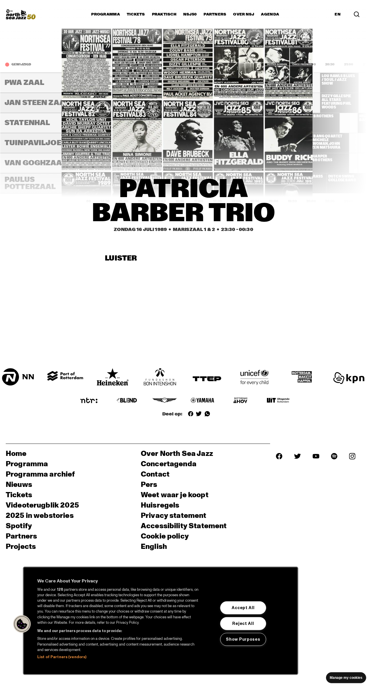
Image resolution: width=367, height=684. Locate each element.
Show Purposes (243, 639)
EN (338, 14)
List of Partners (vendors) (61, 657)
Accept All (243, 608)
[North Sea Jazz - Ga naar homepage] (21, 14)
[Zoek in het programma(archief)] (356, 14)
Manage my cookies (346, 678)
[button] (22, 624)
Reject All (243, 623)
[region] (160, 621)
